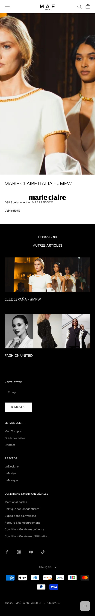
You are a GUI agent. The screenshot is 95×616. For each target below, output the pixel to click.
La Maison (11, 473)
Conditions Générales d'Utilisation (26, 536)
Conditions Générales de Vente (24, 529)
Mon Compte (13, 431)
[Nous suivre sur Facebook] (7, 552)
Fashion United (19, 355)
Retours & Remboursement (22, 522)
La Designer (12, 466)
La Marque (11, 480)
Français (45, 567)
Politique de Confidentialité (22, 509)
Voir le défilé (12, 210)
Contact (10, 445)
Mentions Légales (16, 502)
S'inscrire (18, 407)
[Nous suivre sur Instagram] (19, 552)
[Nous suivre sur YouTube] (31, 552)
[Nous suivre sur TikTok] (43, 552)
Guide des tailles (15, 438)
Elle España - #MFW (23, 299)
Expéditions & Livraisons (20, 515)
